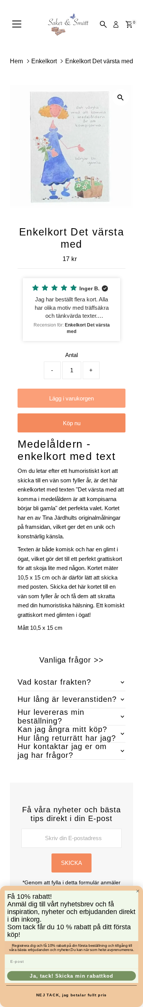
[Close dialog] (138, 891)
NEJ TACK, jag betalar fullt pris (71, 995)
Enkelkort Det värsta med (99, 61)
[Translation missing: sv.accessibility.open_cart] (129, 24)
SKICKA (71, 863)
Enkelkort (44, 61)
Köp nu (71, 423)
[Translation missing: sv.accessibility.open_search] (103, 24)
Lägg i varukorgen (71, 398)
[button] (71, 309)
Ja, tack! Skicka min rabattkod (71, 975)
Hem (16, 61)
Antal (71, 355)
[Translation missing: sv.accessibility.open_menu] (17, 24)
